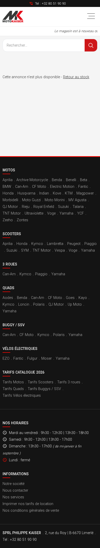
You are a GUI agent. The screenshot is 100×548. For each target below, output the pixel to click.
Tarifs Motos (13, 382)
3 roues (10, 264)
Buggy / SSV (14, 325)
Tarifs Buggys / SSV (44, 389)
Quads (8, 288)
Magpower (85, 193)
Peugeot (74, 244)
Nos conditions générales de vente (31, 510)
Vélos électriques (20, 349)
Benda (57, 180)
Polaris (39, 304)
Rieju (25, 207)
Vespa (60, 250)
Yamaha (66, 213)
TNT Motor (12, 213)
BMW (7, 186)
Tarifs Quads (13, 389)
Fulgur (32, 358)
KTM (69, 193)
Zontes (22, 220)
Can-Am (21, 186)
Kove (57, 193)
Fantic (83, 186)
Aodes (8, 298)
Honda (8, 193)
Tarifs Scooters (40, 382)
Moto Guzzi (31, 200)
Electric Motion (62, 186)
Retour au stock (76, 77)
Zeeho (8, 220)
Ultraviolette (34, 213)
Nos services (13, 497)
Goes (70, 298)
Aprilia (8, 180)
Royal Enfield (43, 207)
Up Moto (75, 304)
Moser (46, 358)
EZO (6, 358)
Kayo (82, 298)
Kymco (37, 244)
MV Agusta (77, 200)
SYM (25, 250)
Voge (51, 213)
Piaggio (90, 244)
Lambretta (55, 244)
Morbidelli (10, 200)
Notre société (13, 484)
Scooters (12, 234)
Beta (83, 180)
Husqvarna (26, 193)
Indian (44, 193)
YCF (80, 213)
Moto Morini (55, 200)
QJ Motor (10, 207)
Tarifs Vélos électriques (22, 395)
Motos (9, 170)
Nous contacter (15, 490)
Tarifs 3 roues (68, 382)
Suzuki (63, 207)
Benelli (71, 180)
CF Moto (39, 186)
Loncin (23, 304)
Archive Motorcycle (32, 180)
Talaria (78, 207)
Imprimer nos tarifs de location (28, 504)
